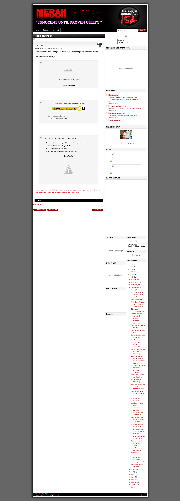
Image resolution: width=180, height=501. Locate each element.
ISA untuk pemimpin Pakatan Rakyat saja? (137, 295)
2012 (131, 269)
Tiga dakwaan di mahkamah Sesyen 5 (136, 443)
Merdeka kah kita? (137, 299)
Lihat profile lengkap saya (126, 143)
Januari (134, 485)
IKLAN (40, 45)
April (133, 477)
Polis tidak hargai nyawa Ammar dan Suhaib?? (138, 431)
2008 (131, 487)
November (135, 282)
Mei (132, 474)
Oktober (134, 285)
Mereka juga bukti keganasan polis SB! (137, 394)
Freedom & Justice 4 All (117, 106)
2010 (131, 274)
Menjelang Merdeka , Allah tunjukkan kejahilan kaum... (138, 304)
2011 (131, 272)
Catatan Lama (97, 209)
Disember (134, 280)
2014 (131, 264)
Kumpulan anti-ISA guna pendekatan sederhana (123, 115)
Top (145, 493)
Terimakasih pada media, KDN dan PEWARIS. (137, 420)
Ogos (133, 290)
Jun (132, 472)
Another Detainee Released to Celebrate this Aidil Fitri (125, 108)
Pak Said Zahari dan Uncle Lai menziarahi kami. (138, 387)
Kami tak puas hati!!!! (138, 462)
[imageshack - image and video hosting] (126, 36)
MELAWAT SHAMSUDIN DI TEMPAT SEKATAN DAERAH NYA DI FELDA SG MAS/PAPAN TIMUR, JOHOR (124, 99)
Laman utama (53, 209)
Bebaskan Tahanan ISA (117, 113)
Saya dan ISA (113, 95)
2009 (131, 277)
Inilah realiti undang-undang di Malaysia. (138, 316)
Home (37, 30)
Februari (134, 482)
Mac (133, 479)
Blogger (45, 30)
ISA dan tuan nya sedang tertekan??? (136, 345)
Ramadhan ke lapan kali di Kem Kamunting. (138, 352)
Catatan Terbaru (39, 209)
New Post (55, 30)
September (135, 287)
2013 (131, 267)
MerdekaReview (114, 120)
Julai (133, 469)
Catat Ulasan (37, 205)
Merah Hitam (38, 493)
